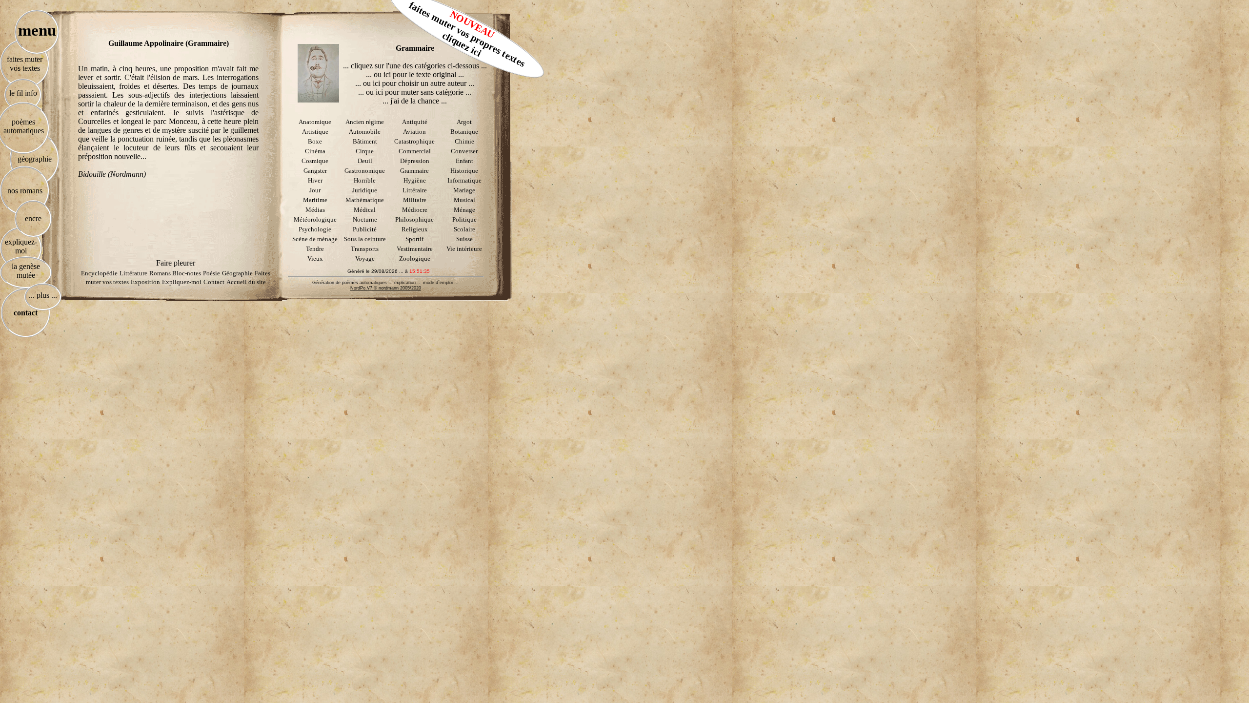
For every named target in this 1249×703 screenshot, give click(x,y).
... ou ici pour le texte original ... (415, 74)
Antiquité (414, 121)
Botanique (464, 131)
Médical (365, 209)
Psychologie (315, 229)
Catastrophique (414, 141)
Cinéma (315, 151)
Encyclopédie (99, 273)
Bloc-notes (186, 273)
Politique (464, 219)
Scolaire (464, 229)
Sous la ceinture (365, 239)
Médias (315, 209)
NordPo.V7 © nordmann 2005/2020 (385, 288)
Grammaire (414, 170)
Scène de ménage (315, 239)
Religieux (415, 229)
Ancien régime (364, 121)
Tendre (315, 248)
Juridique (364, 190)
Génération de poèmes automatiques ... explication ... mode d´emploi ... (385, 282)
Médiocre (414, 209)
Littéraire (415, 190)
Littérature (133, 273)
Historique (464, 170)
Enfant (464, 161)
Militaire (414, 200)
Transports (365, 248)
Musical (464, 200)
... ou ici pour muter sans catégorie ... (414, 92)
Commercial (415, 151)
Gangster (315, 170)
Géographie (237, 273)
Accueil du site (246, 282)
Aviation (414, 131)
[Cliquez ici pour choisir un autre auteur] (318, 73)
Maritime (315, 200)
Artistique (315, 131)
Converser (464, 151)
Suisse (464, 239)
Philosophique (414, 219)
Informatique (464, 180)
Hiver (315, 180)
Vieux (315, 258)
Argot (464, 121)
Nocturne (365, 219)
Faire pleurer (175, 263)
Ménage (464, 209)
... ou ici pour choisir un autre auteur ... (414, 83)
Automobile (365, 131)
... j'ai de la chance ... (415, 101)
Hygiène (414, 180)
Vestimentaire (415, 248)
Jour (315, 190)
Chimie (464, 141)
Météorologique (315, 219)
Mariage (464, 190)
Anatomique (315, 121)
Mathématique (364, 200)
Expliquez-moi (181, 282)
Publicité (365, 229)
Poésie (211, 273)
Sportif (414, 239)
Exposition (145, 282)
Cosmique (315, 161)
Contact (213, 282)
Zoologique (414, 258)
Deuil (365, 161)
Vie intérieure (464, 248)
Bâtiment (365, 141)
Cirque (365, 151)
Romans (160, 273)
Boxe (315, 141)
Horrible (365, 180)
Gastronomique (364, 170)
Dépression (414, 161)
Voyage (365, 258)
